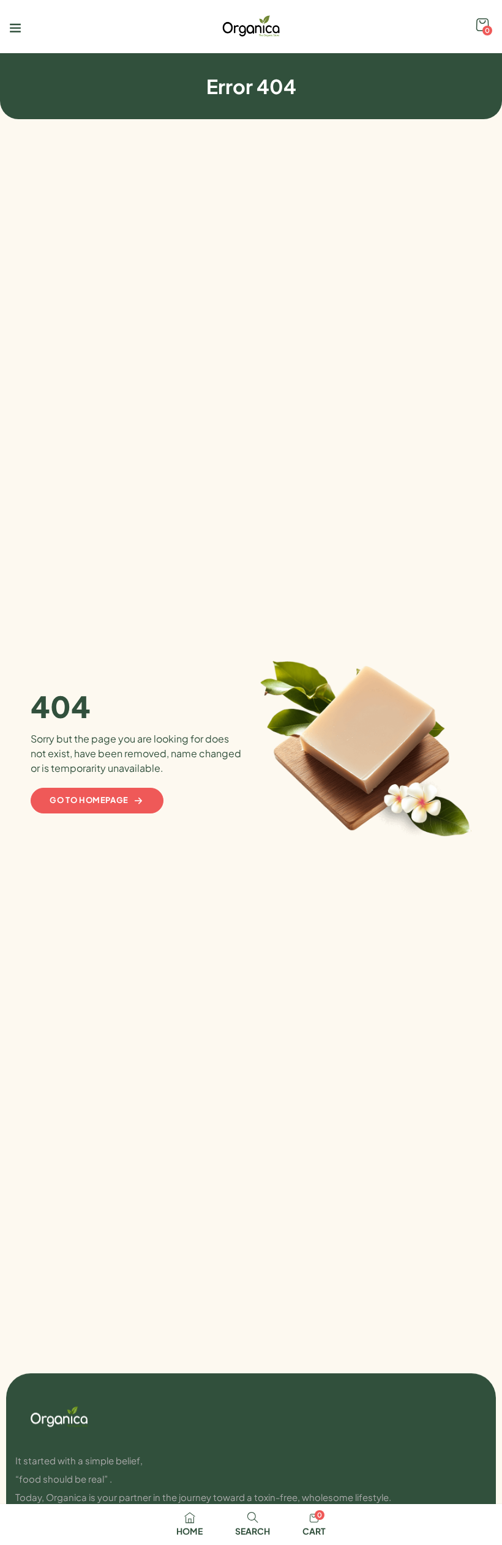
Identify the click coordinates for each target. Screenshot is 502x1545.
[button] (482, 25)
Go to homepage (89, 800)
